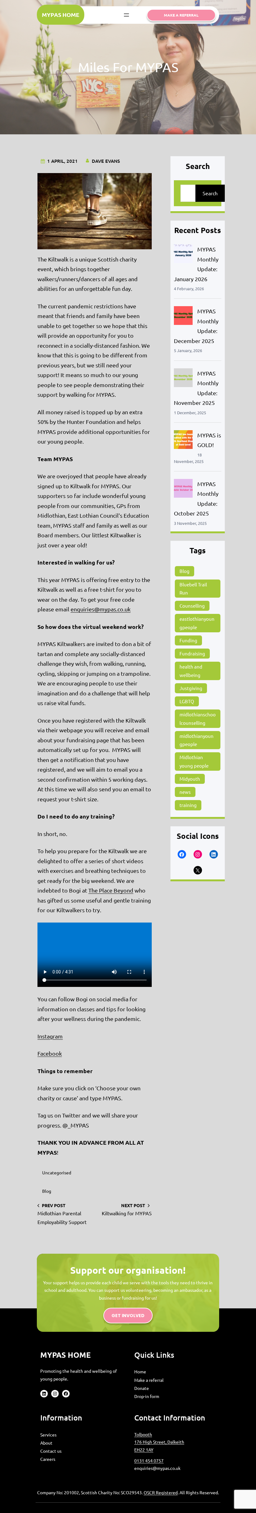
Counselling (192, 606)
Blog (46, 1191)
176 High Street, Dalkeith (159, 1442)
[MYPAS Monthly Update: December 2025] (183, 317)
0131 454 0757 (149, 1460)
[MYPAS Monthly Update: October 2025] (183, 489)
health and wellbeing (191, 671)
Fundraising (192, 653)
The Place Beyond (110, 890)
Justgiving (191, 688)
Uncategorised (56, 1172)
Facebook (49, 1053)
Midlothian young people (194, 761)
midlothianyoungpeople (197, 740)
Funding (188, 640)
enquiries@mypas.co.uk (100, 609)
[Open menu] (126, 15)
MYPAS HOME (60, 14)
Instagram (50, 1036)
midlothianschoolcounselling (198, 718)
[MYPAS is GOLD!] (183, 441)
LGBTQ (187, 701)
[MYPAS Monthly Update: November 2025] (183, 379)
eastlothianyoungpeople (197, 623)
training (188, 805)
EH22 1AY (143, 1449)
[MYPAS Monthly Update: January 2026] (183, 255)
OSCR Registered (161, 1492)
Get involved (128, 1315)
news (185, 792)
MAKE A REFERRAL (181, 14)
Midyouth (190, 779)
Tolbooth (143, 1434)
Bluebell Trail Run (193, 588)
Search (210, 193)
